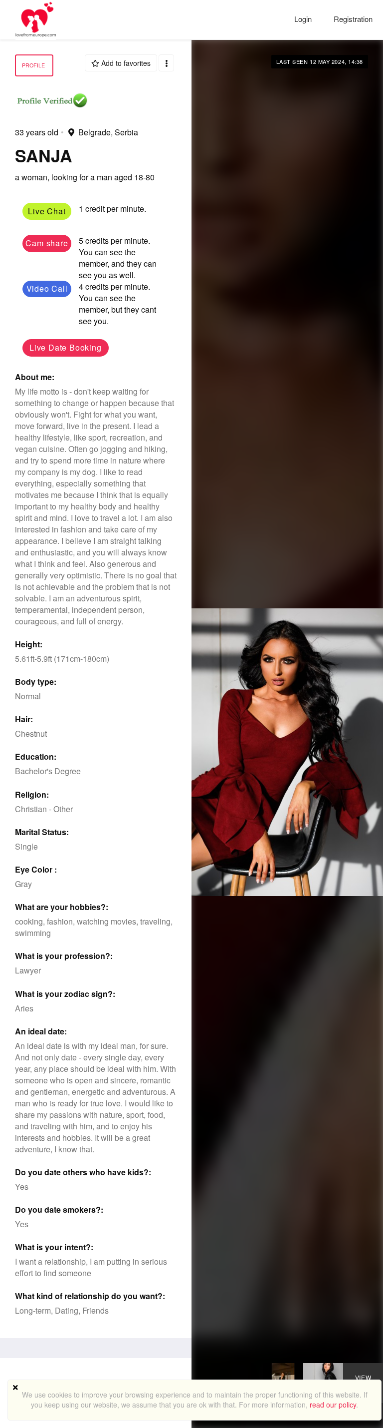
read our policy (333, 1405)
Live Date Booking (65, 347)
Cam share (46, 243)
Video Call (47, 288)
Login (304, 18)
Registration (353, 18)
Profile (33, 65)
